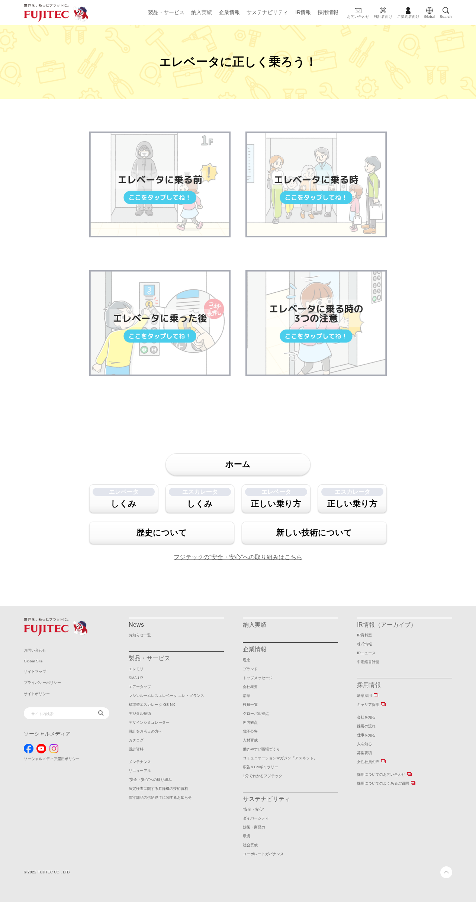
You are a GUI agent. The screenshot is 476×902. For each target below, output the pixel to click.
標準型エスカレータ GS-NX (152, 705)
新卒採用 (364, 696)
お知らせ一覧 (140, 635)
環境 (246, 836)
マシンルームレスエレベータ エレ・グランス (166, 696)
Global (429, 16)
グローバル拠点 (256, 713)
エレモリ (136, 669)
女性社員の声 (368, 762)
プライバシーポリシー (42, 683)
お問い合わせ (358, 16)
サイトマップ (35, 671)
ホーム (238, 464)
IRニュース (366, 653)
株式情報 (364, 644)
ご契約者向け (408, 16)
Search (446, 16)
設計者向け (383, 16)
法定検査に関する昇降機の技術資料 (158, 788)
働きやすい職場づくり (261, 749)
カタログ (136, 740)
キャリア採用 (368, 705)
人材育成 (250, 740)
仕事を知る (366, 735)
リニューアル (140, 771)
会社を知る (366, 717)
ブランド (250, 669)
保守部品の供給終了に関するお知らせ (160, 797)
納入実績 (201, 12)
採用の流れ (366, 726)
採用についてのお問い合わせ (381, 774)
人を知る (364, 744)
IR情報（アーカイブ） (386, 625)
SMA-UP (136, 678)
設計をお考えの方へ (145, 731)
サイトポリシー (37, 694)
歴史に (161, 532)
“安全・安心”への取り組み (150, 780)
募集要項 (364, 753)
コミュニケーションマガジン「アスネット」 (280, 758)
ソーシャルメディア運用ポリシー (52, 759)
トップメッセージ (258, 678)
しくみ (124, 498)
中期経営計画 (368, 662)
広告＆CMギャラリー (260, 767)
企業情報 (229, 12)
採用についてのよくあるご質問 (383, 783)
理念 (246, 660)
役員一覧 (250, 705)
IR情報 (303, 12)
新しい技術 (314, 532)
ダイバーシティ (256, 818)
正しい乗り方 (276, 498)
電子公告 (250, 731)
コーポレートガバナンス (263, 854)
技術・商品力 (254, 827)
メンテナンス (140, 762)
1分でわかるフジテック (262, 776)
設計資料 (136, 749)
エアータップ (140, 687)
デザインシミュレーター (149, 722)
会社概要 (250, 687)
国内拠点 (250, 722)
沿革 (246, 696)
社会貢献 (250, 845)
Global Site (33, 661)
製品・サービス (166, 12)
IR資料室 (364, 635)
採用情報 (328, 12)
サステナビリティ (267, 12)
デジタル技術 (140, 713)
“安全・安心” (253, 809)
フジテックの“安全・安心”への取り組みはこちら (238, 557)
